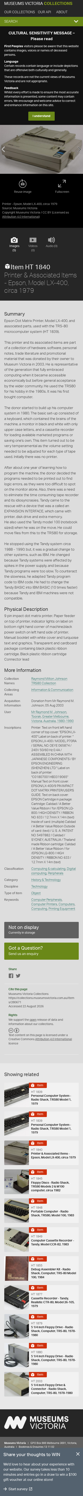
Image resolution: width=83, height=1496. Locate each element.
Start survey (18, 1489)
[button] (41, 21)
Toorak (36, 716)
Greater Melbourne (55, 716)
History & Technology (46, 880)
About (61, 12)
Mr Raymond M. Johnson (48, 712)
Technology (39, 886)
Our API (44, 12)
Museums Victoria (38, 4)
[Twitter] (18, 976)
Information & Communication (52, 690)
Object (36, 893)
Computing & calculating (48, 868)
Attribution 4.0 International (20, 216)
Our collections (19, 12)
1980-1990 (65, 721)
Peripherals (55, 873)
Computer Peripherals (46, 899)
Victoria (36, 721)
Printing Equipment (62, 908)
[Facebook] (11, 976)
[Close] (78, 1454)
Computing (39, 908)
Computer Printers (44, 904)
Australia (49, 721)
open (33, 1019)
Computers (67, 904)
